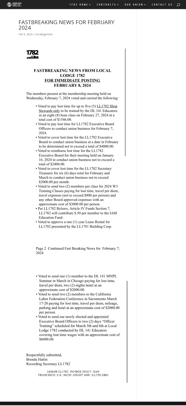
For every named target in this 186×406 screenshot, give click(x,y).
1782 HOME (79, 4)
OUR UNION (134, 4)
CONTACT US (162, 4)
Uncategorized (43, 34)
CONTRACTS (106, 4)
